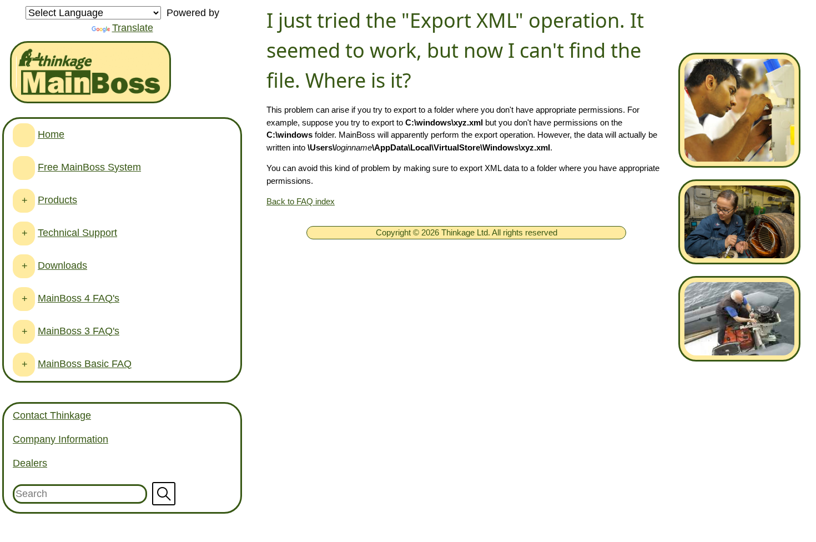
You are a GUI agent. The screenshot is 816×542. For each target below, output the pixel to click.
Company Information (60, 439)
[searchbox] (122, 493)
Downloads (62, 265)
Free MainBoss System (89, 167)
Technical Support (77, 232)
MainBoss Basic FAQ (85, 363)
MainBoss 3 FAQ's (78, 331)
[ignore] (24, 135)
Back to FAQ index (300, 201)
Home (51, 134)
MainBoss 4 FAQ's (78, 298)
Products (57, 199)
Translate (132, 27)
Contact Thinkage (52, 415)
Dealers (30, 463)
